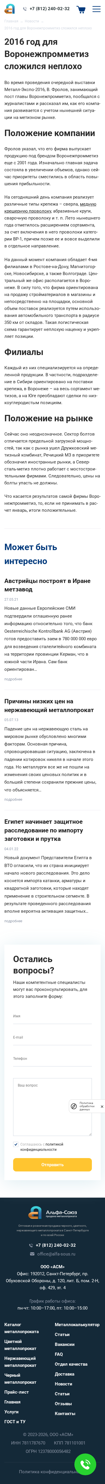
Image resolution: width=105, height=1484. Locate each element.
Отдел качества (71, 1364)
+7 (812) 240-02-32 (50, 8)
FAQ (59, 1354)
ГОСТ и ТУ (14, 1421)
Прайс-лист (16, 1392)
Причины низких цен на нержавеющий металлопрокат (49, 705)
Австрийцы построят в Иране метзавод (47, 585)
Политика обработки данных (87, 1106)
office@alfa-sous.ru (56, 1254)
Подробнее (13, 679)
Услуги (11, 1412)
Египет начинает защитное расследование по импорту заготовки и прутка (43, 830)
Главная (12, 1402)
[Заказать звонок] (85, 1464)
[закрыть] (102, 1106)
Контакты (65, 1413)
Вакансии (65, 1344)
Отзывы (63, 1403)
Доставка (64, 1374)
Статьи (62, 1334)
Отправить (52, 1164)
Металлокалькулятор (77, 1324)
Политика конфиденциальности (52, 1471)
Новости (63, 1384)
